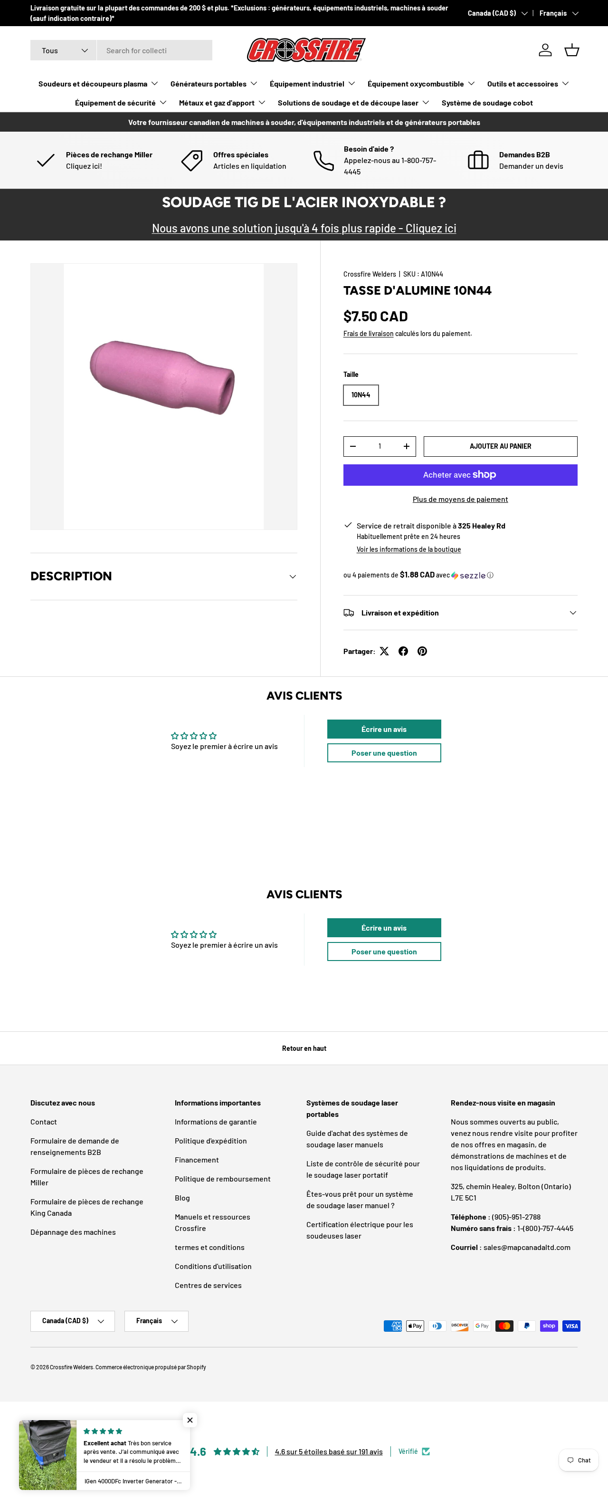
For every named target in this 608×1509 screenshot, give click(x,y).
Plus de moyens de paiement (460, 498)
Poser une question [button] (384, 752)
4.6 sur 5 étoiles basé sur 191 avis (329, 1451)
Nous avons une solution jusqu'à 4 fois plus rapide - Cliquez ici (304, 228)
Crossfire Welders (369, 274)
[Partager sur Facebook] (403, 651)
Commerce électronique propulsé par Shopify (150, 1367)
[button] (571, 49)
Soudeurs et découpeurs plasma (92, 83)
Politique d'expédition (211, 1140)
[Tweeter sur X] (384, 651)
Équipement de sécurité (115, 102)
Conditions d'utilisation (213, 1265)
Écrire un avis (384, 728)
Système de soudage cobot (487, 102)
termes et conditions (210, 1246)
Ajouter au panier (501, 446)
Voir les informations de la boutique (409, 549)
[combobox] (121, 50)
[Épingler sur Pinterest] (422, 651)
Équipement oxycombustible (416, 83)
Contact (43, 1121)
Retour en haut (304, 1048)
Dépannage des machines (73, 1231)
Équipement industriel (307, 83)
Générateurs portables (209, 83)
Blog (182, 1197)
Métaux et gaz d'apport (217, 102)
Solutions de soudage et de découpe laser (348, 102)
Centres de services (208, 1284)
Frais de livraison (368, 333)
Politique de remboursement (223, 1178)
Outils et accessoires (522, 83)
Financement (197, 1159)
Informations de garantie (216, 1121)
